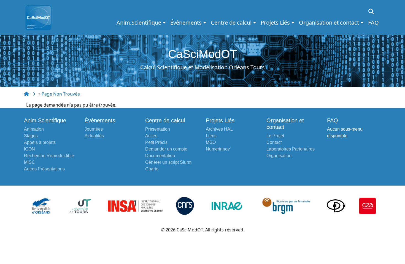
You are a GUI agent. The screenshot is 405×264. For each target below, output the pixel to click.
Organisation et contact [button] (329, 22)
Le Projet (275, 135)
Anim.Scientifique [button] (139, 22)
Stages (31, 135)
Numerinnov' (218, 149)
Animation (34, 129)
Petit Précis (156, 142)
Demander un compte (166, 149)
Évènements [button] (186, 22)
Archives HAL (219, 129)
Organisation (278, 155)
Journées (94, 129)
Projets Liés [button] (275, 22)
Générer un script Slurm (168, 162)
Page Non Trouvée (61, 94)
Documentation (160, 155)
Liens (211, 135)
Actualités (94, 135)
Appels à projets (40, 142)
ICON (29, 149)
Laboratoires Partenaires (290, 149)
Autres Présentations (44, 169)
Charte (151, 169)
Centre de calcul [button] (231, 22)
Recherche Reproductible (49, 155)
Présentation (157, 129)
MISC (29, 162)
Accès (151, 135)
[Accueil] (40, 17)
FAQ (373, 22)
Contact (274, 142)
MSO (211, 142)
